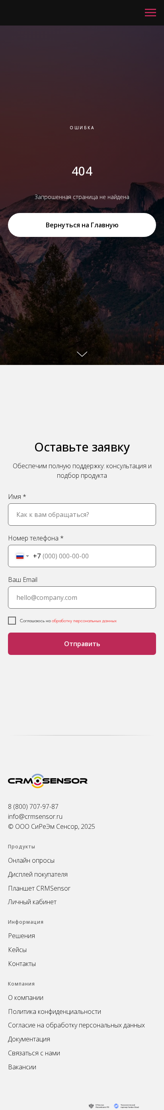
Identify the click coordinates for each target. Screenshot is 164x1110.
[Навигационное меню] (150, 13)
